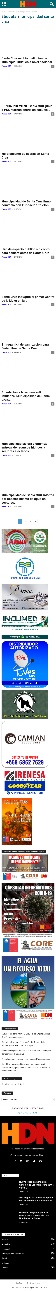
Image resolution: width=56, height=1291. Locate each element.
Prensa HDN (6, 66)
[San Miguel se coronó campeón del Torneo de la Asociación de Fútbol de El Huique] (9, 1202)
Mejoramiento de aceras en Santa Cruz (25, 155)
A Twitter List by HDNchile (13, 1084)
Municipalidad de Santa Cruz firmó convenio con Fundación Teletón (26, 203)
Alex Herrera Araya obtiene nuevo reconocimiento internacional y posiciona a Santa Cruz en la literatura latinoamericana (26, 1067)
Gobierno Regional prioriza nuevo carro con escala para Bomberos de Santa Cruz (26, 1052)
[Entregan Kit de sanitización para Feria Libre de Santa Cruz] (28, 327)
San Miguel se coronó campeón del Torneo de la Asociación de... (36, 1199)
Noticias (5, 1263)
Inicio (3, 12)
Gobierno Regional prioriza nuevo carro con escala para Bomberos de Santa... (34, 1215)
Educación (6, 1249)
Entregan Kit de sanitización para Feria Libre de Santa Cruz (25, 346)
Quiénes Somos (33, 1283)
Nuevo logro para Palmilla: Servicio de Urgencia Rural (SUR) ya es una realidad (26, 1035)
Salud (4, 1258)
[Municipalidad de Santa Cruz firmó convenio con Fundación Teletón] (28, 184)
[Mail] (28, 1161)
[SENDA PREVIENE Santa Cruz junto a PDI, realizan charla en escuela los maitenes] (28, 89)
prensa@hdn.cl (39, 1155)
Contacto (19, 1283)
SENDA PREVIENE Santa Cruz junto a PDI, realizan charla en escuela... (27, 108)
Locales (5, 1268)
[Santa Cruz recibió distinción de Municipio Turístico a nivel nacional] (28, 41)
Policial (5, 1240)
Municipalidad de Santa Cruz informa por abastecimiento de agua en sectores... (28, 499)
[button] (51, 4)
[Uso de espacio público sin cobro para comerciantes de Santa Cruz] (28, 232)
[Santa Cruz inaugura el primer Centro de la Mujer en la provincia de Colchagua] (28, 280)
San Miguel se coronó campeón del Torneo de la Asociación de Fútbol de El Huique (23, 1044)
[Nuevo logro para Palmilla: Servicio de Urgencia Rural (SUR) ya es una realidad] (9, 1186)
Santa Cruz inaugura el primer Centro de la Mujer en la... (28, 299)
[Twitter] (35, 1161)
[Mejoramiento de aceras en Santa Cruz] (28, 136)
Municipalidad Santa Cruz (13, 1254)
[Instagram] (22, 1161)
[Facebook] (15, 1161)
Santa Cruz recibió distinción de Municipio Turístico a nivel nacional (27, 60)
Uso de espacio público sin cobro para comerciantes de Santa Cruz (26, 251)
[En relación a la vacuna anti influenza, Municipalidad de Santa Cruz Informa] (28, 375)
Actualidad (6, 1244)
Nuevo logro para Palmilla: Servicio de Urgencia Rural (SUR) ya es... (36, 1184)
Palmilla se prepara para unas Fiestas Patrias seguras (26, 1059)
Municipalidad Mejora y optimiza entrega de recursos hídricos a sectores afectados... (24, 447)
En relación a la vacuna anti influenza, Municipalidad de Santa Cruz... (26, 396)
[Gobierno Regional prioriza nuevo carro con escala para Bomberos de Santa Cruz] (9, 1217)
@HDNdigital (28, 1112)
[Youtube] (41, 1161)
